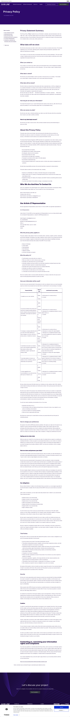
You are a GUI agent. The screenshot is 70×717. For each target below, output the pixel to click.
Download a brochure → (51, 4)
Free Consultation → (64, 4)
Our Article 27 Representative (9, 38)
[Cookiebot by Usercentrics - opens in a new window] (6, 715)
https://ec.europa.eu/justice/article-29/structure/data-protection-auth (33, 661)
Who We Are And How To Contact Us (10, 37)
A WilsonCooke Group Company (6, 1)
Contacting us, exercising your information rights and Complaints (10, 41)
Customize (61, 710)
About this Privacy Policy (8, 35)
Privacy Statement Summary (9, 32)
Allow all (61, 707)
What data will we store (8, 34)
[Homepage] (5, 4)
